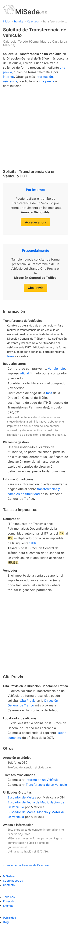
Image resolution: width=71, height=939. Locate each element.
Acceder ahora (35, 222)
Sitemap (8, 905)
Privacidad (9, 901)
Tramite (18, 21)
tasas (10, 356)
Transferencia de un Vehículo (46, 784)
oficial (24, 373)
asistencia (10, 81)
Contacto (9, 885)
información (44, 77)
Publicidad (9, 917)
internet (8, 77)
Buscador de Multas (22, 797)
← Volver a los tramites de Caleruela (26, 865)
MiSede (31, 12)
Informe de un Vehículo (42, 780)
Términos (9, 896)
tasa (49, 393)
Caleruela (33, 21)
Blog (6, 922)
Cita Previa (35, 288)
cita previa (46, 81)
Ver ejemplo (56, 368)
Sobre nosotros (13, 880)
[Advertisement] (35, 127)
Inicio (6, 21)
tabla (33, 543)
